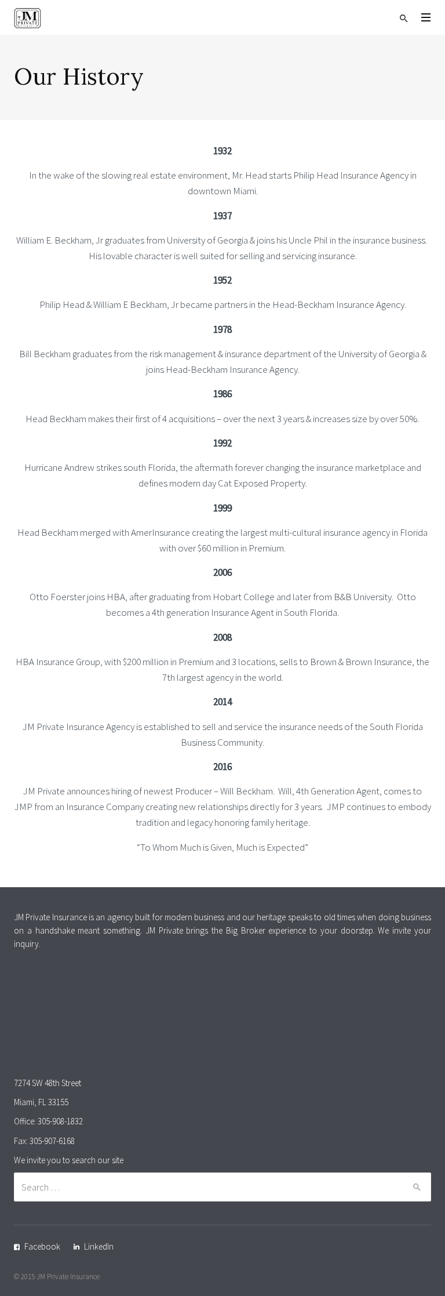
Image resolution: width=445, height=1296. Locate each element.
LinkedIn (99, 1246)
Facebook (42, 1246)
